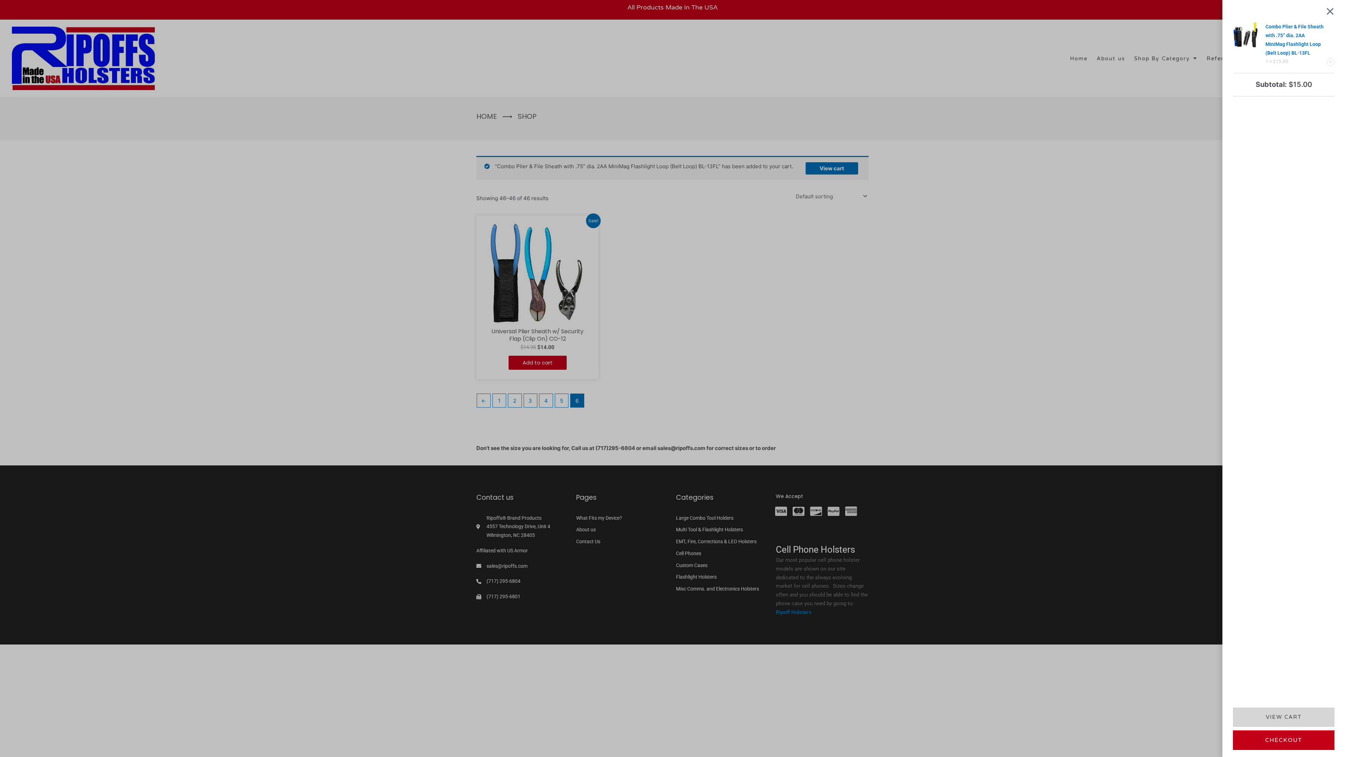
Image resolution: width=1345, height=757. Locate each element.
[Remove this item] (1330, 62)
